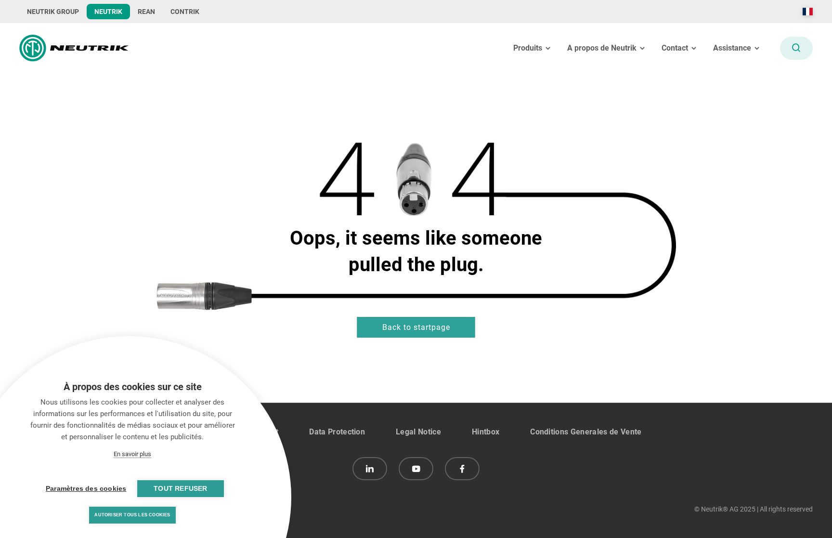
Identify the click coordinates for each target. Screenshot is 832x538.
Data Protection (337, 431)
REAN (146, 11)
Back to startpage (416, 327)
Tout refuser (180, 488)
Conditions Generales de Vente (585, 431)
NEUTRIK (108, 11)
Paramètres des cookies (86, 488)
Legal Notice (418, 431)
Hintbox (485, 431)
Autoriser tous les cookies (132, 514)
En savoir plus (132, 454)
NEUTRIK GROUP (53, 11)
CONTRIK (184, 11)
